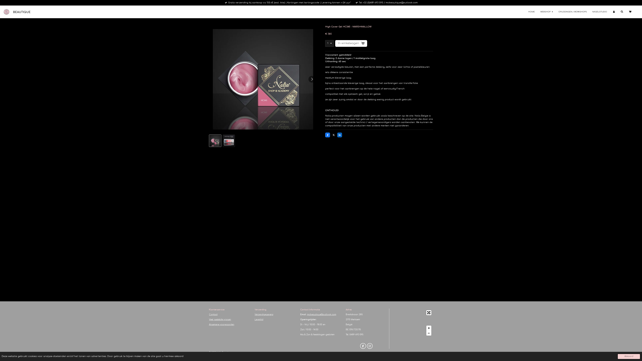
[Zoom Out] (428, 333)
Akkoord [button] (628, 356)
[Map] (412, 323)
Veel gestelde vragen (220, 319)
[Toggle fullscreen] (428, 312)
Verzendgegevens (264, 314)
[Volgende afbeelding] (311, 79)
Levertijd (259, 319)
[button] (215, 141)
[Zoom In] (428, 328)
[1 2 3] (329, 43)
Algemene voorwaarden (221, 324)
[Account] (614, 12)
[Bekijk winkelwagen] (630, 12)
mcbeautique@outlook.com (321, 314)
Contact (213, 314)
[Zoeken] (622, 11)
